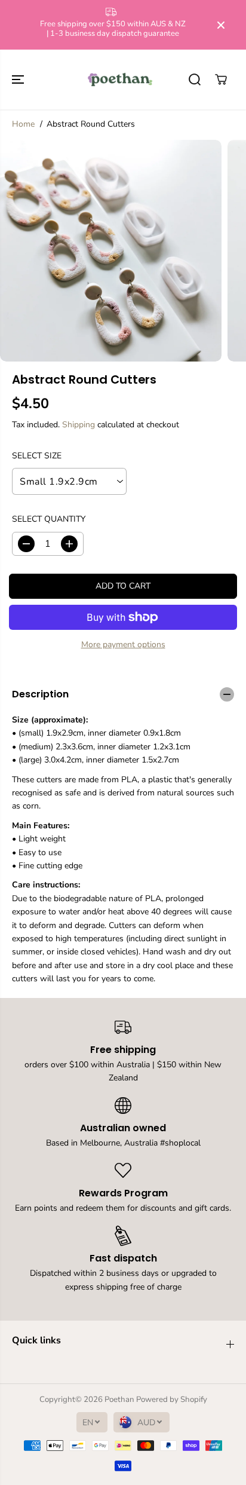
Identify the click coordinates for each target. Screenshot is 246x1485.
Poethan (119, 1399)
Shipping (78, 424)
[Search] (195, 79)
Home (23, 124)
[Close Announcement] (221, 25)
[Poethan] (120, 79)
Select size (36, 455)
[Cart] (221, 79)
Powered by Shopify (171, 1399)
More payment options (123, 644)
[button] (19, 79)
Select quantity (48, 519)
